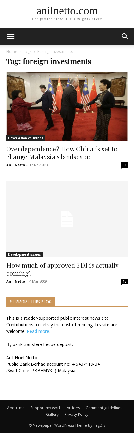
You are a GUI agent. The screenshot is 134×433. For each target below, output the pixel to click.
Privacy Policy (76, 414)
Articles (73, 407)
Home (11, 51)
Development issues (24, 254)
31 (125, 165)
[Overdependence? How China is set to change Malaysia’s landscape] (67, 106)
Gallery (52, 414)
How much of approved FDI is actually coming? (62, 269)
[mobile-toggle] (11, 36)
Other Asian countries (25, 138)
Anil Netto (15, 164)
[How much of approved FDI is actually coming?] (67, 219)
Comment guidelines (104, 407)
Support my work (46, 407)
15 (125, 281)
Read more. (38, 331)
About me (16, 407)
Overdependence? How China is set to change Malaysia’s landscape (61, 152)
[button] (125, 36)
